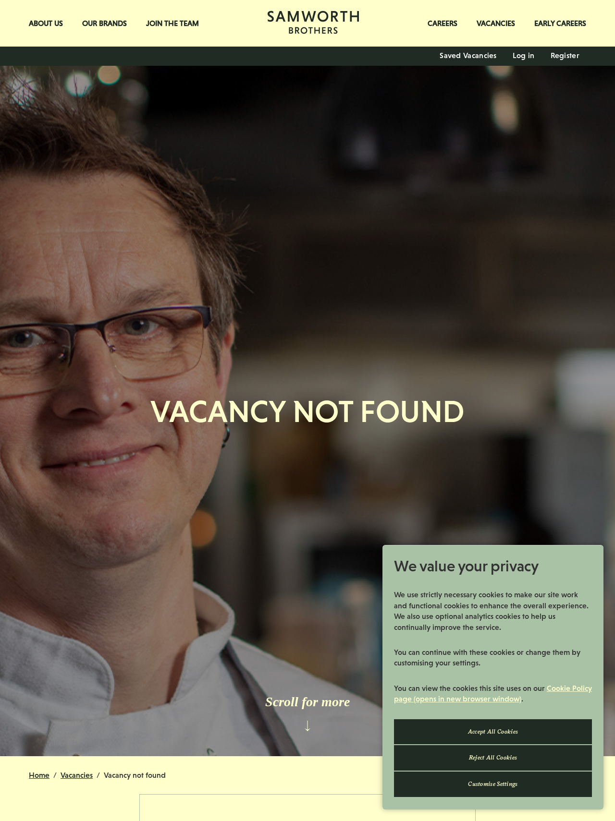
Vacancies (496, 23)
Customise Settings (492, 784)
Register (565, 55)
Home (39, 775)
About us (46, 23)
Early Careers (560, 23)
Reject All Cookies (493, 757)
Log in (524, 55)
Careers (442, 23)
